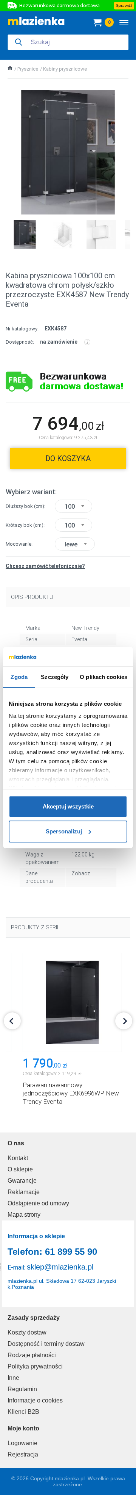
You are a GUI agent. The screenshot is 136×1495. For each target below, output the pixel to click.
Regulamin (22, 1389)
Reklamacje (24, 1192)
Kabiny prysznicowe (65, 69)
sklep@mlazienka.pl (60, 1267)
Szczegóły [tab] (54, 677)
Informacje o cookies (35, 1400)
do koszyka (68, 458)
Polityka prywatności (35, 1366)
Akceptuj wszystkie (68, 806)
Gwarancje (22, 1180)
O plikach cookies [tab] (103, 677)
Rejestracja (23, 1454)
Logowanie (22, 1443)
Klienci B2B (23, 1412)
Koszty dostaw (27, 1332)
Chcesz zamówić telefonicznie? (45, 566)
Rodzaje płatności (32, 1355)
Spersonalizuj (64, 831)
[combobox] (73, 506)
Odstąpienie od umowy (38, 1203)
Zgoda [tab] (19, 677)
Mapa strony (24, 1214)
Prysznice (27, 69)
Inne (13, 1378)
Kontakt (18, 1158)
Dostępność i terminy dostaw (46, 1344)
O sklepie (20, 1169)
